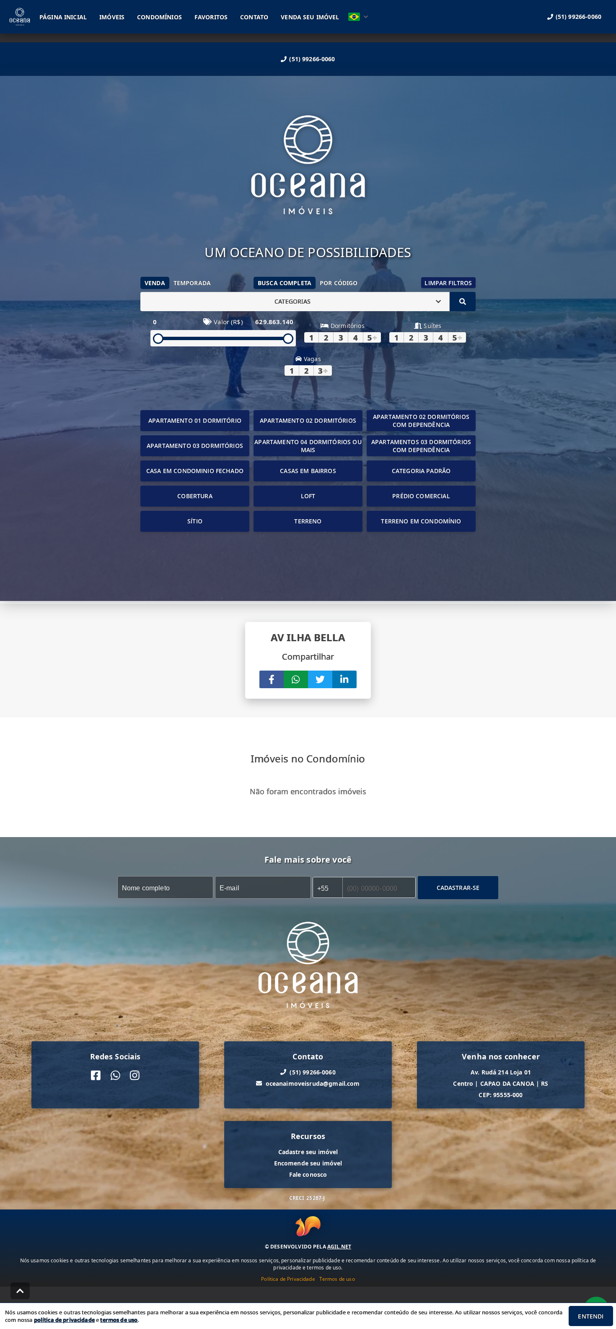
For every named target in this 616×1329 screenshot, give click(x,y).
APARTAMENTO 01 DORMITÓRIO (194, 420)
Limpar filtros (448, 283)
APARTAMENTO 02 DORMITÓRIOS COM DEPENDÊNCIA (421, 421)
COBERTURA (194, 496)
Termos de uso (337, 1278)
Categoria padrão (421, 471)
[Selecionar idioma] (358, 16)
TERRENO (307, 521)
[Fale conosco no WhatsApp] (115, 1075)
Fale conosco (308, 1174)
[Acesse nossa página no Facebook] (96, 1075)
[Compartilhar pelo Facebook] (271, 679)
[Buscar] (463, 301)
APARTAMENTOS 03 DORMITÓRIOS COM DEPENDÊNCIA (421, 446)
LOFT (308, 496)
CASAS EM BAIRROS (308, 471)
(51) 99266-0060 (312, 59)
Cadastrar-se (458, 887)
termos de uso (118, 1320)
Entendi (590, 1316)
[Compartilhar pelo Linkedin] (344, 679)
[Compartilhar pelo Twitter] (320, 679)
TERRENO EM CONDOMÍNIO (421, 521)
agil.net (339, 1246)
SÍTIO (194, 521)
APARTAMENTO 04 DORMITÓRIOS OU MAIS (307, 446)
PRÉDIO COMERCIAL (421, 496)
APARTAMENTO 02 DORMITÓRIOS (308, 420)
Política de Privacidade (288, 1278)
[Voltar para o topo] (20, 1290)
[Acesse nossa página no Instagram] (135, 1075)
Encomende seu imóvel (308, 1163)
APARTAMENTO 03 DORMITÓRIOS (195, 446)
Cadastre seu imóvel (308, 1151)
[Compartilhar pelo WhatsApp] (296, 679)
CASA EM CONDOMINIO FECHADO (194, 471)
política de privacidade (64, 1320)
